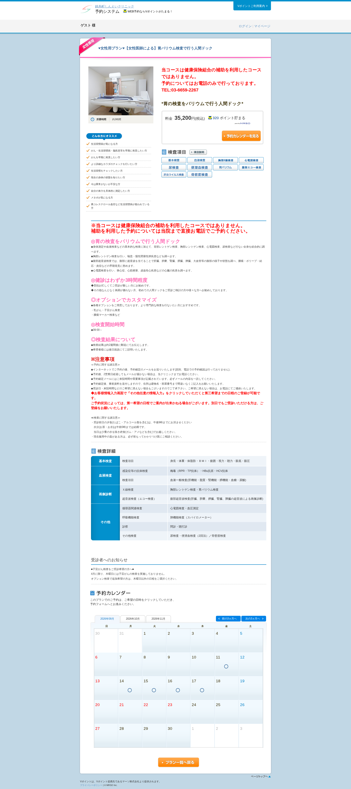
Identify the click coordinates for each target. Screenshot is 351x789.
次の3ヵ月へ (252, 618)
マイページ (262, 26)
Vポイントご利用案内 (251, 6)
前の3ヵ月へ (229, 618)
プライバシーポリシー (91, 785)
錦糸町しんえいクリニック (114, 6)
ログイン (245, 26)
